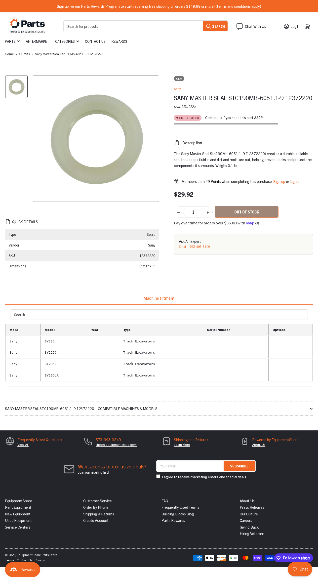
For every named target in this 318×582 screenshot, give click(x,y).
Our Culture (249, 513)
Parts (10, 41)
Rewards (119, 41)
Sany (177, 88)
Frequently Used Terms (180, 507)
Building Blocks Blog (177, 513)
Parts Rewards (173, 520)
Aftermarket (37, 41)
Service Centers (17, 527)
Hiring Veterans (252, 533)
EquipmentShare (18, 500)
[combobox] (145, 26)
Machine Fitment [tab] (159, 297)
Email (183, 246)
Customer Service (97, 500)
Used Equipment (18, 520)
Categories (65, 41)
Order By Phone (95, 507)
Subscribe (239, 465)
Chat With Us (255, 26)
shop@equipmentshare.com (116, 444)
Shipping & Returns (98, 513)
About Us (258, 444)
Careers (246, 520)
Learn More (182, 444)
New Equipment (18, 513)
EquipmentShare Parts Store (37, 555)
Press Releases (252, 507)
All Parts (24, 54)
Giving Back (249, 527)
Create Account (96, 520)
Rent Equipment (18, 507)
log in (294, 181)
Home (9, 54)
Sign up (279, 181)
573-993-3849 (200, 246)
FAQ (164, 500)
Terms (9, 560)
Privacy (40, 560)
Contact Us (95, 41)
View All (23, 444)
